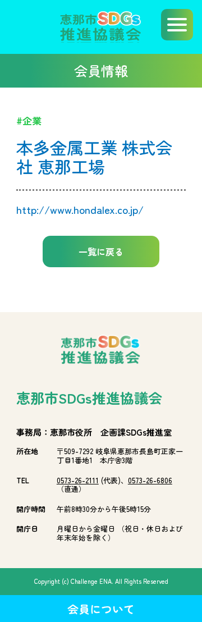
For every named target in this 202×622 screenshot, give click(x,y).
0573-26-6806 (150, 480)
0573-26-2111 (78, 480)
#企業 (29, 120)
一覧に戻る (101, 251)
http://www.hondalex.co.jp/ (80, 209)
